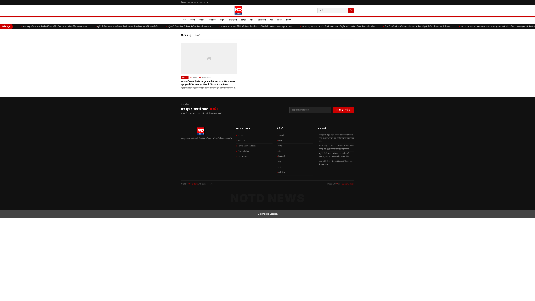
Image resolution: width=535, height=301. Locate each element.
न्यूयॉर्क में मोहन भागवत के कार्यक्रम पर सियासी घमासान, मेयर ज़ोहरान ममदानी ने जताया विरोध (119, 26)
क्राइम (222, 20)
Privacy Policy (243, 151)
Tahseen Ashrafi (347, 184)
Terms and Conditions (247, 146)
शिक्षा (279, 20)
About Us (241, 140)
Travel (281, 135)
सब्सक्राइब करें (342, 110)
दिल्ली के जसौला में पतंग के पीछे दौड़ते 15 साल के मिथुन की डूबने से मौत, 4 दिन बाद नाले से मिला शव (409, 26)
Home (240, 135)
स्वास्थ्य (288, 20)
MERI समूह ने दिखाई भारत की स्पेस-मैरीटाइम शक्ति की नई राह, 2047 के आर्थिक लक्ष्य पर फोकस (46, 26)
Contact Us (242, 156)
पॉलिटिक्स (233, 20)
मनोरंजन (212, 20)
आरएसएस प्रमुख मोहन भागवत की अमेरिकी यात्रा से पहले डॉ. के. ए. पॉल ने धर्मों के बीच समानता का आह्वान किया (336, 138)
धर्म (271, 20)
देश (184, 20)
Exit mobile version (267, 213)
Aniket (195, 77)
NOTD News (193, 184)
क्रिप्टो (243, 20)
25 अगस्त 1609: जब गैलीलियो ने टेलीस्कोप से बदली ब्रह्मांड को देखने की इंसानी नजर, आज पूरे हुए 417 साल (247, 26)
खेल (251, 20)
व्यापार (201, 20)
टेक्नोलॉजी (262, 20)
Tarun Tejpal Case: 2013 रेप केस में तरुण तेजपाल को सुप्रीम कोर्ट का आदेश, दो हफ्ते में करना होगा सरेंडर (329, 26)
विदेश (192, 20)
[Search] (351, 10)
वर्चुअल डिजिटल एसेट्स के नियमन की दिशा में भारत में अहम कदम (181, 26)
